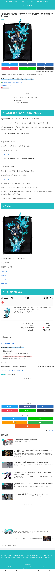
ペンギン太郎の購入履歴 (22, 102)
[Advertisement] (27, 390)
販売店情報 (18, 100)
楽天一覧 (3, 279)
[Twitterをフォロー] (14, 418)
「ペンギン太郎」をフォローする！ (11, 370)
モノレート (4, 154)
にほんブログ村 (5, 85)
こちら (8, 362)
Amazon (3, 271)
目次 (25, 93)
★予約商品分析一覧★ (7, 343)
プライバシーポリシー (27, 568)
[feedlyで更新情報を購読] (40, 422)
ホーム (9, 566)
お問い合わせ (45, 566)
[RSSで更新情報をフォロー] (27, 426)
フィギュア (8, 374)
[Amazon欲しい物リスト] (14, 422)
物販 (3, 374)
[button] (51, 296)
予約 (14, 374)
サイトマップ (27, 566)
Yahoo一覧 (4, 283)
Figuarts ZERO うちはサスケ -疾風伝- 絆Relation (28, 97)
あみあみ (3, 275)
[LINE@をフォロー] (40, 418)
